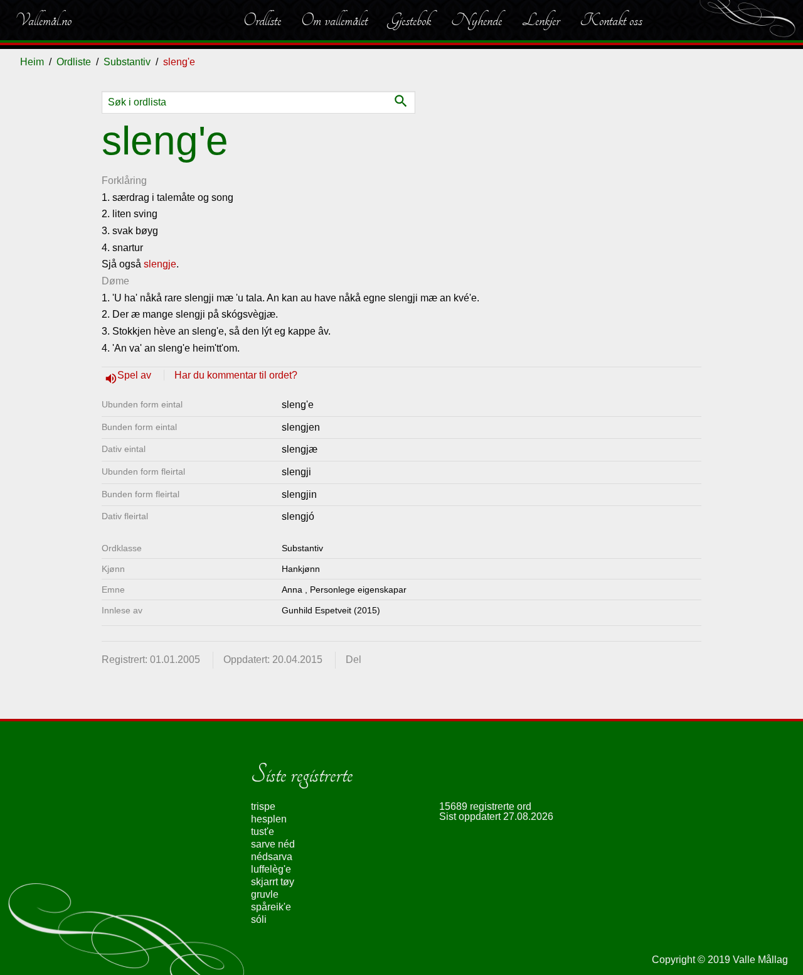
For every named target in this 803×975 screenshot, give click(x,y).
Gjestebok (409, 20)
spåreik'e (271, 907)
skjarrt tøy (272, 881)
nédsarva (271, 856)
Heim (32, 62)
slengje (160, 264)
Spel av (135, 375)
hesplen (269, 819)
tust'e (262, 831)
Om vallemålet (334, 20)
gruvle (265, 894)
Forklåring (124, 180)
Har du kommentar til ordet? (235, 375)
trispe (263, 806)
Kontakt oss (611, 20)
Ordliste (262, 20)
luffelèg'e (271, 869)
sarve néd (273, 844)
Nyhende (476, 20)
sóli (259, 919)
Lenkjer (541, 20)
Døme (115, 281)
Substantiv (127, 62)
